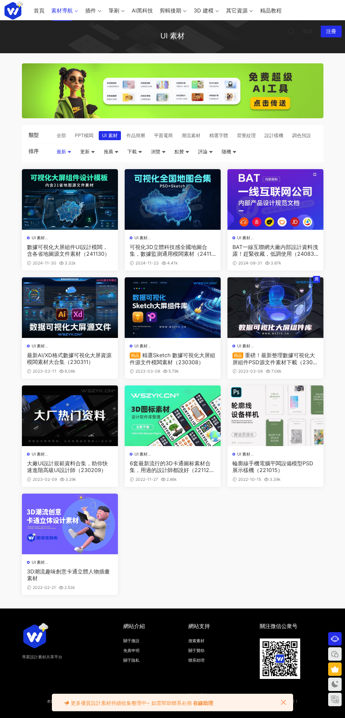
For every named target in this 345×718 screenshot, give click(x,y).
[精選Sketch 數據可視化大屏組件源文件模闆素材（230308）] (173, 307)
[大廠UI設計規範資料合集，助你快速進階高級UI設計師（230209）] (70, 415)
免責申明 (131, 650)
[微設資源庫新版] (13, 10)
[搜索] (291, 31)
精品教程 (271, 10)
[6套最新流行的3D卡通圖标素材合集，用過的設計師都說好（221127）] (173, 415)
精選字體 (218, 135)
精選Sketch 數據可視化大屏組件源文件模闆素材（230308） (172, 358)
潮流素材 (191, 135)
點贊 (180, 151)
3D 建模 (204, 10)
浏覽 (156, 151)
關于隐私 (131, 660)
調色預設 (301, 135)
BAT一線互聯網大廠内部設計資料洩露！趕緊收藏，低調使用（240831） (275, 250)
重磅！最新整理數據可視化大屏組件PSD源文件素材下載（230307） (274, 358)
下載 (132, 151)
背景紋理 (246, 135)
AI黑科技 (142, 10)
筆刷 (113, 10)
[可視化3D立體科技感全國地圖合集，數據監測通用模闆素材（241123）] (173, 199)
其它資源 (237, 10)
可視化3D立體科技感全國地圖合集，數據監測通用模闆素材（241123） (172, 250)
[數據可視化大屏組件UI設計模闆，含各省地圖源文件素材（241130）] (70, 199)
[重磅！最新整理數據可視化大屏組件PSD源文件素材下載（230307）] (275, 307)
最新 (62, 151)
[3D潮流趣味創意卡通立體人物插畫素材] (70, 524)
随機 (227, 151)
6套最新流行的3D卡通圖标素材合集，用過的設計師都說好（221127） (170, 466)
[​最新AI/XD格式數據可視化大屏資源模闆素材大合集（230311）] (70, 307)
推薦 (109, 151)
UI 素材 (110, 135)
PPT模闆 (84, 135)
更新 (85, 151)
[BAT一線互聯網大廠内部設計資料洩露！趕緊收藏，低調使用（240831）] (275, 199)
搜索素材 (196, 640)
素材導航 (62, 10)
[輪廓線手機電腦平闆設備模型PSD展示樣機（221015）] (275, 415)
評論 (203, 151)
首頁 (39, 10)
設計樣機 (273, 135)
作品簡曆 (135, 135)
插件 (90, 10)
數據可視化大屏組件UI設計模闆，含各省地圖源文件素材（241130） (68, 250)
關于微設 (131, 640)
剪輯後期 (170, 10)
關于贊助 (196, 650)
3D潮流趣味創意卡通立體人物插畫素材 (68, 575)
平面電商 (163, 135)
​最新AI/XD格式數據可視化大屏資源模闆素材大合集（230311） (69, 358)
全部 (61, 135)
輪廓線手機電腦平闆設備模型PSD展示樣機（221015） (272, 466)
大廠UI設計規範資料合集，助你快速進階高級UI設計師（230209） (67, 466)
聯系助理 (196, 660)
